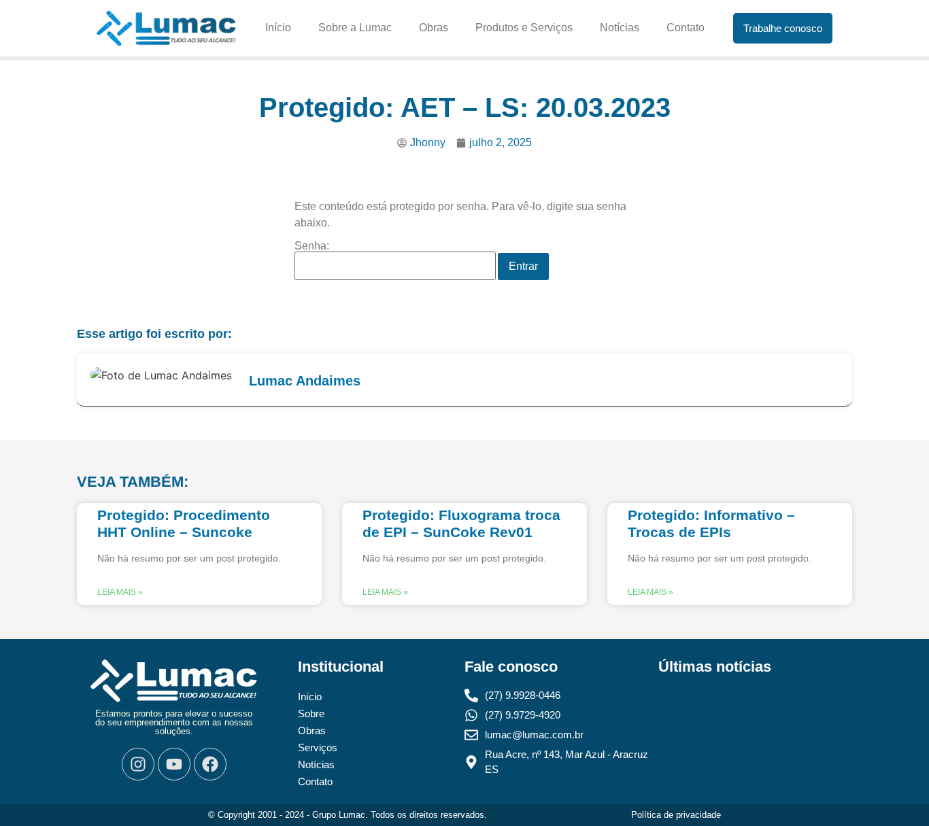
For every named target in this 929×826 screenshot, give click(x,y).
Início (278, 27)
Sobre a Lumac (355, 27)
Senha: (311, 246)
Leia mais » (120, 592)
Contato (685, 27)
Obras (433, 27)
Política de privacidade (676, 815)
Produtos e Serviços (524, 27)
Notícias (619, 27)
